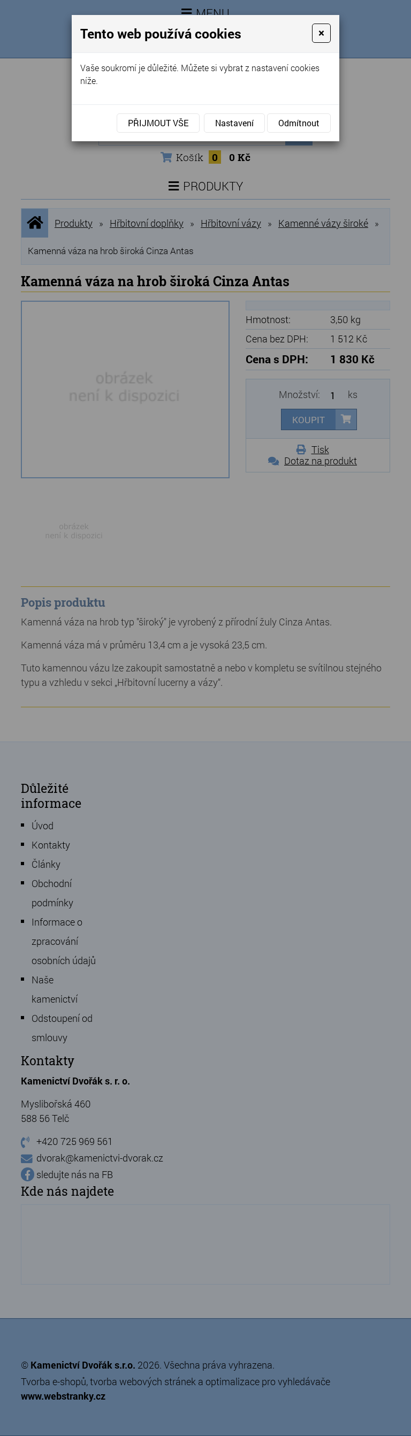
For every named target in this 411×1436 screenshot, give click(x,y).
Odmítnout (298, 122)
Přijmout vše (158, 122)
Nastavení (234, 122)
